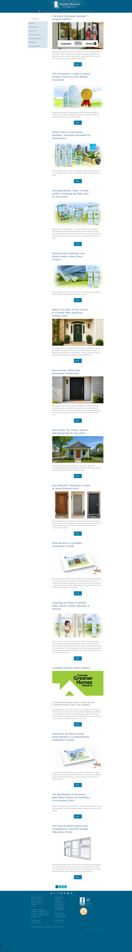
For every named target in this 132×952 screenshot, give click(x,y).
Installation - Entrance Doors (39, 911)
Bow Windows (58, 900)
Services (53, 11)
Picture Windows (59, 906)
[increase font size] (1, 946)
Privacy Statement (36, 922)
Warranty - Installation (37, 902)
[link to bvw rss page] (71, 893)
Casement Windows (60, 902)
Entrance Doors (59, 913)
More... (77, 64)
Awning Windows (59, 897)
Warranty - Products (36, 900)
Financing (34, 904)
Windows (62, 11)
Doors (71, 11)
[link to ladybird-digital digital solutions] (100, 929)
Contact (87, 11)
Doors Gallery (58, 922)
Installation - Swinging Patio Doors (40, 915)
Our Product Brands (36, 898)
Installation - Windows (37, 909)
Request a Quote (35, 920)
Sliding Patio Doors (60, 915)
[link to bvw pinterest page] (61, 893)
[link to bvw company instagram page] (68, 893)
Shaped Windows (59, 909)
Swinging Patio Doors (60, 916)
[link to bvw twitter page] (54, 893)
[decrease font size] (1, 949)
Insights (78, 11)
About (45, 11)
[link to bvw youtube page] (58, 893)
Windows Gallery (59, 920)
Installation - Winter (36, 916)
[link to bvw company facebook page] (51, 893)
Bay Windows (58, 898)
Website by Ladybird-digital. (92, 929)
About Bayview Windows (37, 897)
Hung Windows (59, 904)
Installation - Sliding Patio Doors (40, 913)
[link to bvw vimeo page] (64, 893)
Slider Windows (59, 907)
